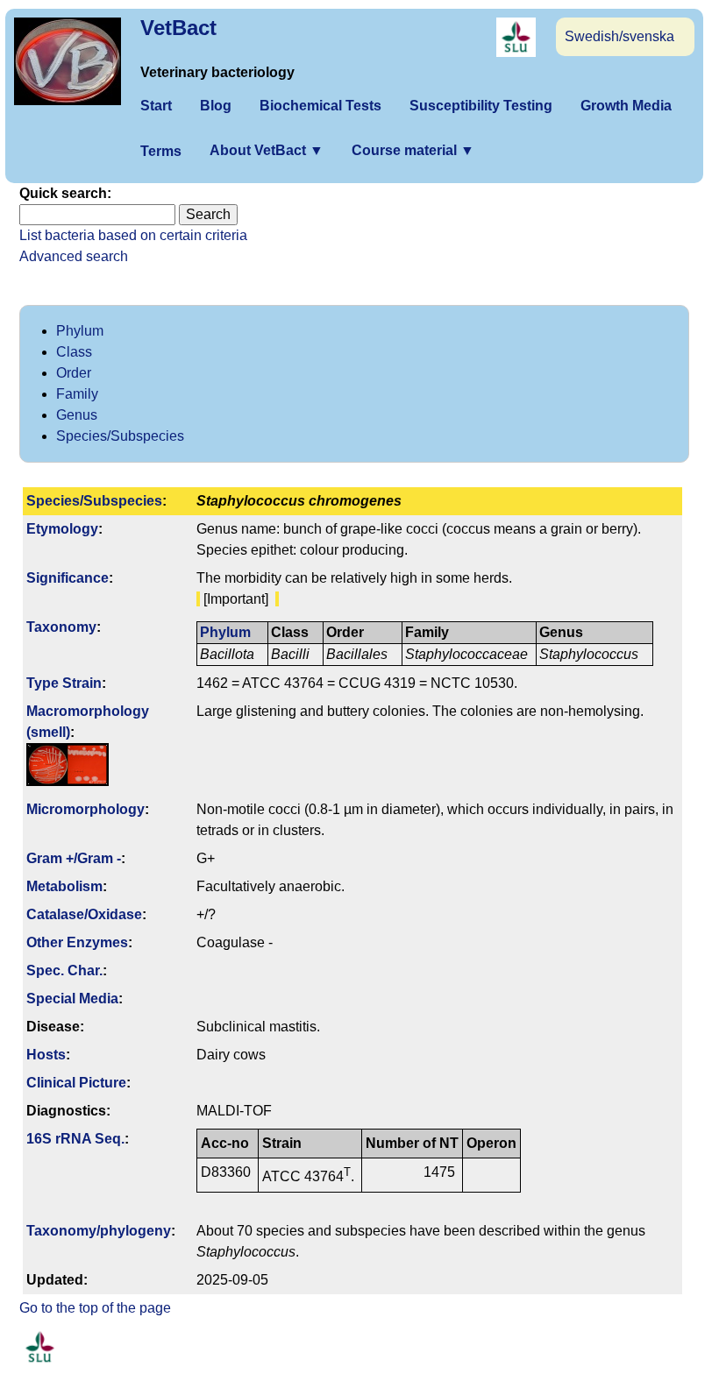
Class (74, 351)
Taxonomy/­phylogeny (98, 1230)
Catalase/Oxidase (84, 914)
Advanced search (73, 256)
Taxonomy (61, 627)
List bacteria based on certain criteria (133, 235)
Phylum (79, 330)
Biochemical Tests (320, 105)
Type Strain (64, 683)
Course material (413, 150)
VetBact (178, 27)
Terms (161, 151)
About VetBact (267, 150)
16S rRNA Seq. (75, 1138)
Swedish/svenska (619, 36)
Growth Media (626, 105)
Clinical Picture (76, 1082)
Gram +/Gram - (73, 858)
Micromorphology (85, 809)
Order (73, 372)
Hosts (46, 1054)
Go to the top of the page (95, 1307)
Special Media (72, 998)
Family (77, 393)
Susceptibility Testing (480, 105)
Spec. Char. (64, 970)
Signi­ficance (67, 577)
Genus (76, 414)
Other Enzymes (77, 942)
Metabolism (64, 886)
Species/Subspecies (120, 435)
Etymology (62, 528)
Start (156, 105)
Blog (215, 105)
